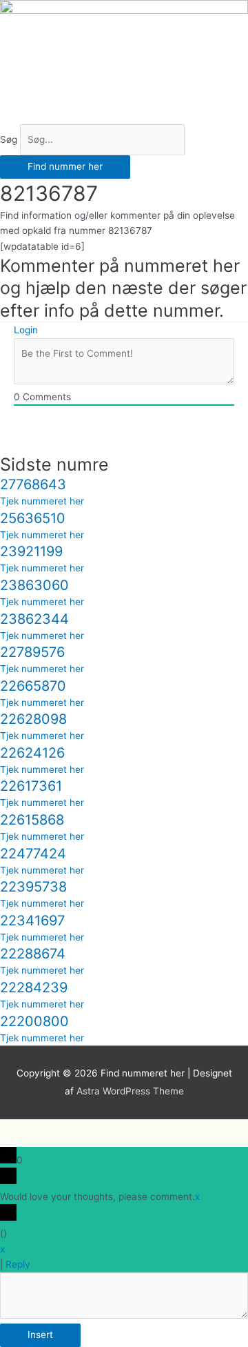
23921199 (31, 551)
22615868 (32, 820)
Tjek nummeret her (42, 501)
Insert (40, 1334)
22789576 (32, 652)
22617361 (31, 786)
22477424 (33, 853)
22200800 (34, 1021)
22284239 (34, 987)
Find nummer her (65, 166)
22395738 (33, 886)
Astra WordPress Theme (130, 1091)
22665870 (33, 686)
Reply (18, 1264)
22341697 (32, 920)
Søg (8, 139)
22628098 (33, 719)
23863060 (34, 585)
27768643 (33, 484)
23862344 (34, 619)
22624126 (32, 753)
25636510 (32, 518)
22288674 (32, 953)
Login (26, 329)
